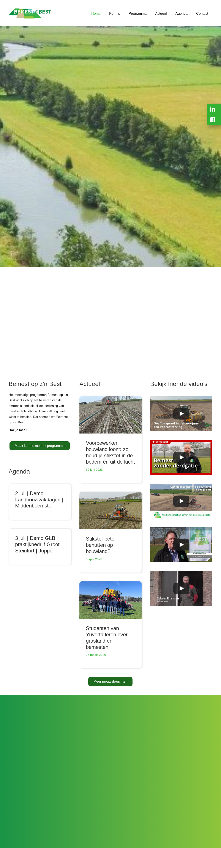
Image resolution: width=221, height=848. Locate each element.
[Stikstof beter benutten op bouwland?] (110, 510)
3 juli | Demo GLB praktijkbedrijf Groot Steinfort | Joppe (37, 544)
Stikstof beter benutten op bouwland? (101, 545)
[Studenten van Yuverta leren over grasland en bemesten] (110, 600)
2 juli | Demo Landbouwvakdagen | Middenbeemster (39, 499)
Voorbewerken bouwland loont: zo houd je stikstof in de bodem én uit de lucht (110, 452)
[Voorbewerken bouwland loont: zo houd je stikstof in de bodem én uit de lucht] (110, 415)
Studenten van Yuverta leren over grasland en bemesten (107, 637)
